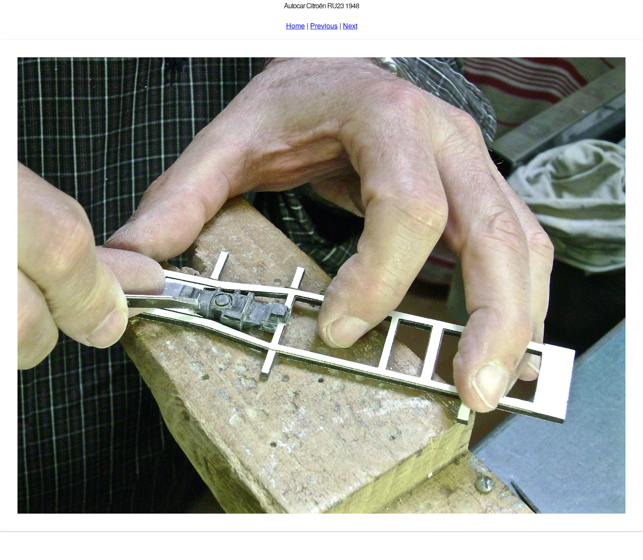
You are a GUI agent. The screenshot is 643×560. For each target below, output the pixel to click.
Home (295, 26)
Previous (324, 26)
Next (350, 26)
